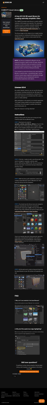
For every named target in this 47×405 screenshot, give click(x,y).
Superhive (26, 394)
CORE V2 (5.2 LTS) (16, 395)
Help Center (37, 392)
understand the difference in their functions (26, 211)
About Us (14, 392)
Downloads (4, 7)
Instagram (3, 392)
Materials (15, 373)
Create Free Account (6, 31)
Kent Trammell (24, 30)
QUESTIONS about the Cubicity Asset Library (29, 371)
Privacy (25, 392)
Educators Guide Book (39, 394)
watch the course (19, 39)
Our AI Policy (26, 395)
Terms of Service (4, 394)
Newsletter (37, 395)
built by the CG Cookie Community (29, 28)
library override (18, 241)
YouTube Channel (15, 394)
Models (19, 373)
